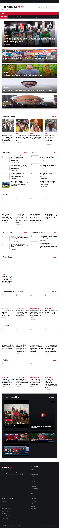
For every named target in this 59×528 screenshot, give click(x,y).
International (34, 474)
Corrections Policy (6, 508)
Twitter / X (33, 504)
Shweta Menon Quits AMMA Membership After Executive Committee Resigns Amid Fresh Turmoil (51, 348)
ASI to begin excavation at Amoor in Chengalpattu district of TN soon (19, 245)
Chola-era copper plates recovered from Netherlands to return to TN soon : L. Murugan (19, 237)
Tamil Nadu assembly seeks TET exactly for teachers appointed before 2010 (27, 90)
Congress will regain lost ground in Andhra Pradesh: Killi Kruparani (8, 382)
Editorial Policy (5, 511)
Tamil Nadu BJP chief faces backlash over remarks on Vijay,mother (36, 382)
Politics (32, 472)
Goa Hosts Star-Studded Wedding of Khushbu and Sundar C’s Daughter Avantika (36, 348)
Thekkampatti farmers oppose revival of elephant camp (48, 237)
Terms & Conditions (7, 516)
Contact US (4, 506)
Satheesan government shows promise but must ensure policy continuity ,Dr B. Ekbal (28, 104)
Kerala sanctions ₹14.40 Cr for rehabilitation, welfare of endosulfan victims (36, 217)
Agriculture (34, 483)
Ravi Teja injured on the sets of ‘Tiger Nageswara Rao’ (51, 312)
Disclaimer (4, 513)
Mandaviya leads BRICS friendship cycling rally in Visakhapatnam (7, 138)
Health (32, 479)
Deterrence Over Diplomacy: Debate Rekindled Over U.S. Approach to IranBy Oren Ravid (8, 279)
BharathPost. (13, 7)
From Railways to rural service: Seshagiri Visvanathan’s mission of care (50, 139)
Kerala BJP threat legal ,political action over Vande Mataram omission (22, 382)
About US (4, 501)
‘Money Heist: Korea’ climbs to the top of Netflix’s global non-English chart (22, 313)
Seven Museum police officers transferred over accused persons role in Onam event (23, 17)
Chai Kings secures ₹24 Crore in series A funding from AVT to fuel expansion (19, 167)
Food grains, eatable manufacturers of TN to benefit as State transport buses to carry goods (19, 183)
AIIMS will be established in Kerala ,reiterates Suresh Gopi (51, 216)
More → (26, 152)
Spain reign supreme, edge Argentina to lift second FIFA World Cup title (48, 183)
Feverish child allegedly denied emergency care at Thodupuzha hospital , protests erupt (21, 218)
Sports (32, 476)
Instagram (33, 508)
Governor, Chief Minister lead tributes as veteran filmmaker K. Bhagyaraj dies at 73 (22, 348)
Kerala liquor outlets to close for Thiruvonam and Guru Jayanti (29, 40)
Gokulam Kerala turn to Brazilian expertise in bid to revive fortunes (48, 165)
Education (33, 486)
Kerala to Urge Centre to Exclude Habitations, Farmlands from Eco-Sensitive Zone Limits (48, 246)
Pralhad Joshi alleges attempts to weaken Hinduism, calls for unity (22, 138)
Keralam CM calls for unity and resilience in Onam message (22, 75)
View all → (54, 116)
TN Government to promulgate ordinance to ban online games (7, 313)
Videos (3, 504)
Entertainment (34, 488)
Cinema (33, 481)
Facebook (33, 501)
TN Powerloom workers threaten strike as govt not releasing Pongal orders (18, 175)
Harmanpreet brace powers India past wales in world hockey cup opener (47, 157)
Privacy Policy (5, 518)
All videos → (52, 397)
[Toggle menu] (3, 13)
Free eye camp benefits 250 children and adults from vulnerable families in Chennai (8, 217)
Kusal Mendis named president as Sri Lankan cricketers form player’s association (46, 174)
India (32, 469)
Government (34, 491)
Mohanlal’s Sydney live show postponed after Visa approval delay (8, 347)
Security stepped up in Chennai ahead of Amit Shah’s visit (36, 137)
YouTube (33, 506)
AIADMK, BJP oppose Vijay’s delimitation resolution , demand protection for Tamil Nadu (51, 383)
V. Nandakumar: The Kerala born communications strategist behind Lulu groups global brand (19, 158)
